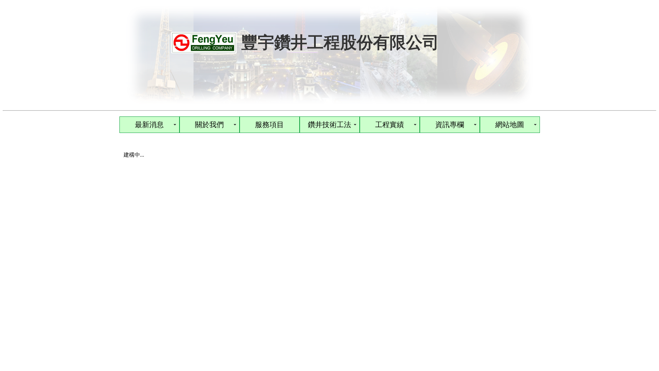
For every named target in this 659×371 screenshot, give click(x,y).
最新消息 (149, 125)
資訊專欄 (449, 125)
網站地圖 (509, 125)
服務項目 (269, 125)
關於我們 (209, 125)
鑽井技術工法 (329, 125)
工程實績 (389, 125)
